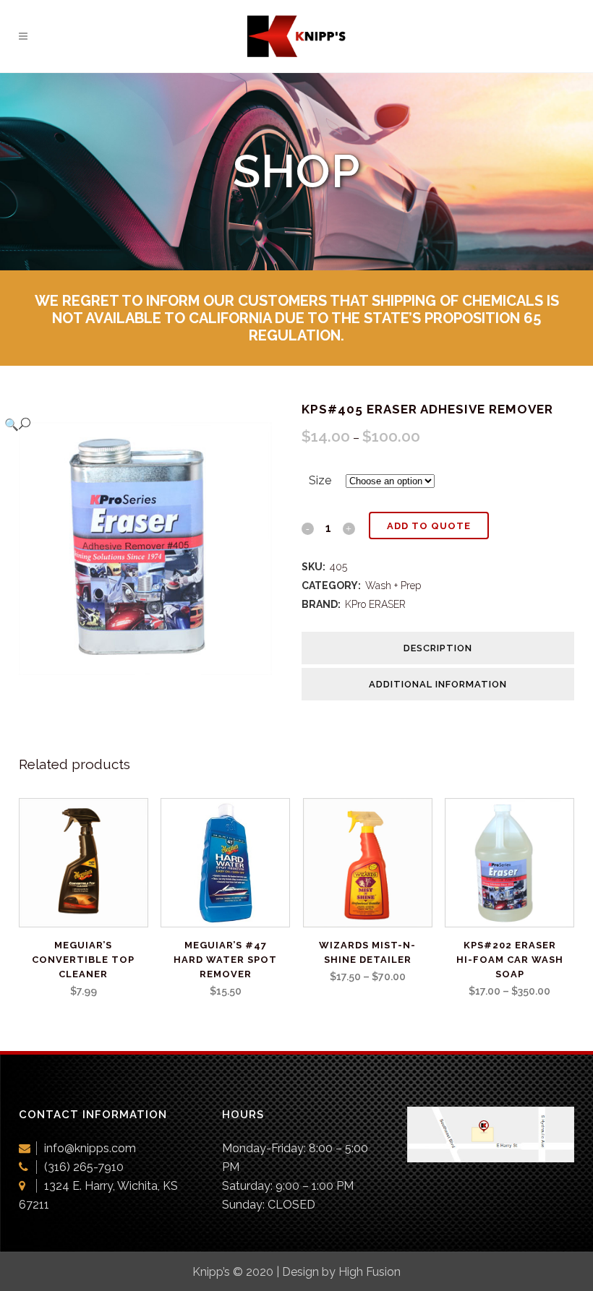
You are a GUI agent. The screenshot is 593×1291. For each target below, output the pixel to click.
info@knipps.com (90, 1148)
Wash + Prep (393, 585)
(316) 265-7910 (84, 1167)
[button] (140, 424)
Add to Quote (429, 525)
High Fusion (369, 1272)
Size (320, 480)
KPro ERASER (375, 604)
